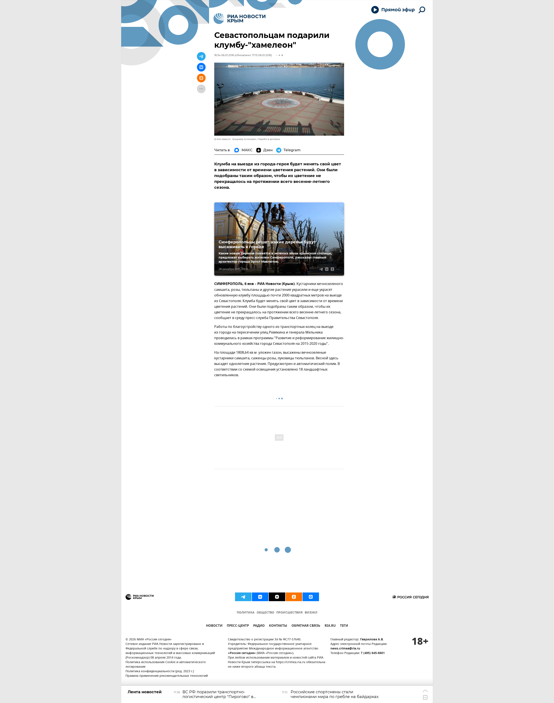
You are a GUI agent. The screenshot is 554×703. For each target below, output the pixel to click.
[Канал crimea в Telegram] (243, 596)
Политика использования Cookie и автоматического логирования (166, 664)
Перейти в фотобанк (269, 139)
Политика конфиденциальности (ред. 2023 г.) (160, 671)
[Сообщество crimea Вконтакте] (260, 596)
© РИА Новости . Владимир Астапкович (235, 139)
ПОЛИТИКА (245, 612)
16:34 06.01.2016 (224, 55)
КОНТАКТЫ (278, 626)
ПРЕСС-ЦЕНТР (238, 626)
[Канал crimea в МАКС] (311, 596)
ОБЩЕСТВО (265, 612)
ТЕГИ (344, 626)
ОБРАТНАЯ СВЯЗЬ (305, 626)
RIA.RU (330, 626)
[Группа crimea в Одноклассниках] (294, 596)
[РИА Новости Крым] (239, 18)
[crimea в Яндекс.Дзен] (277, 596)
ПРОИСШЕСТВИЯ (289, 612)
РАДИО (259, 626)
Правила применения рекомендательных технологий (167, 676)
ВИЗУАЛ (311, 612)
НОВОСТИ (214, 626)
